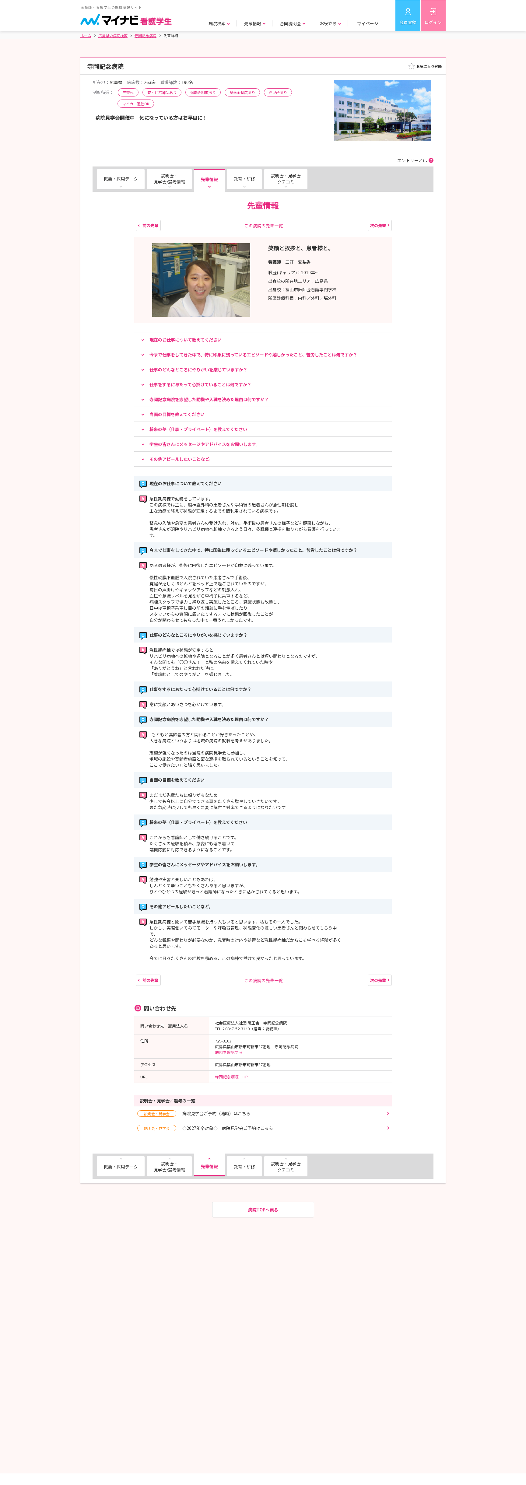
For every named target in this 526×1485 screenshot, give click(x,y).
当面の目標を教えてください (177, 414)
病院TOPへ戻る (263, 1210)
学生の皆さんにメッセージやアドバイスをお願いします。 (204, 444)
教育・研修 (244, 179)
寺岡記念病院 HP (231, 1077)
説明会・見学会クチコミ (286, 179)
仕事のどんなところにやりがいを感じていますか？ (198, 369)
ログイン (433, 22)
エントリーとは (412, 160)
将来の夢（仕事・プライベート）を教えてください (198, 429)
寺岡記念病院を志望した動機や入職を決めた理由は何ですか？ (209, 399)
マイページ (367, 23)
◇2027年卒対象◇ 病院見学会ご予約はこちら (208, 1128)
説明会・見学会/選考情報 (169, 179)
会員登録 (407, 22)
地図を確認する (229, 1052)
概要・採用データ (121, 179)
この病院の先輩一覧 (263, 225)
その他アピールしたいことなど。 (181, 459)
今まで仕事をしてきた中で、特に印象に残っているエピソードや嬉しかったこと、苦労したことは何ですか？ (253, 355)
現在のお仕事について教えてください (185, 340)
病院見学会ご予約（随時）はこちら (197, 1113)
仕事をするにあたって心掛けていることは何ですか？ (200, 384)
